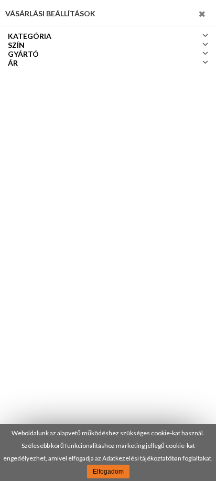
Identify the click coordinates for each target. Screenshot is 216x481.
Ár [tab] (13, 62)
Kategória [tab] (29, 36)
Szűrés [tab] (185, 12)
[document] (108, 452)
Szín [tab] (16, 44)
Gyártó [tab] (23, 53)
